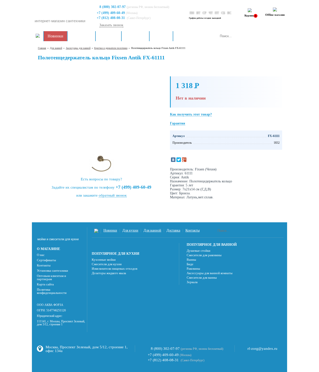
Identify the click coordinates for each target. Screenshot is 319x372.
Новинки (55, 36)
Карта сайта (45, 284)
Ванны (191, 259)
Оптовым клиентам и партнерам (51, 277)
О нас (41, 254)
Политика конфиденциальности (52, 291)
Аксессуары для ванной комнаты (210, 273)
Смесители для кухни (107, 264)
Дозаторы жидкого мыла (109, 273)
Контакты (185, 36)
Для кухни (108, 36)
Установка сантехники (52, 270)
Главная (42, 48)
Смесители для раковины (204, 255)
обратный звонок (113, 195)
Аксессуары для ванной (78, 48)
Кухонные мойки (104, 259)
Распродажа (81, 36)
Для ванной (135, 36)
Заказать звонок (111, 25)
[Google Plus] (184, 159)
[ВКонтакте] (173, 159)
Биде (190, 264)
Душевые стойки (198, 250)
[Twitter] (178, 159)
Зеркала (192, 282)
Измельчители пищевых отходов (114, 268)
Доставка (161, 36)
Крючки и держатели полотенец (110, 48)
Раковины (193, 268)
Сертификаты (46, 260)
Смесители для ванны (202, 277)
